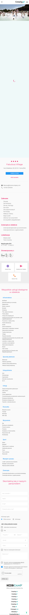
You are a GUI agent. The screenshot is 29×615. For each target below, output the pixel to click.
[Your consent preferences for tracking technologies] (26, 612)
